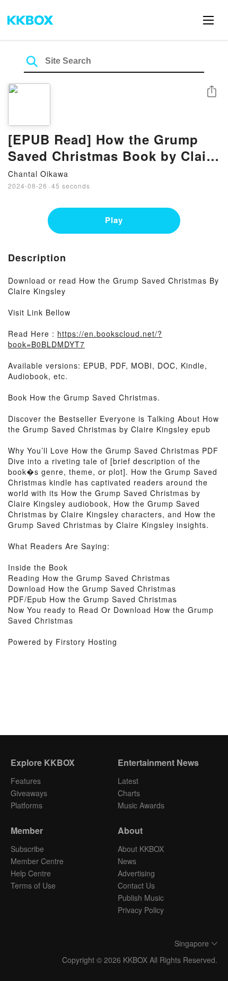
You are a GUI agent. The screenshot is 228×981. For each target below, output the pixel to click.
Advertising (136, 873)
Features (26, 780)
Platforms (26, 805)
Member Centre (37, 861)
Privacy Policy (141, 910)
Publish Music (141, 897)
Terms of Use (33, 885)
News (127, 861)
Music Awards (141, 805)
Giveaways (29, 793)
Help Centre (31, 873)
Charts (129, 793)
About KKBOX (141, 848)
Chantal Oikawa (38, 173)
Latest (128, 780)
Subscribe (27, 848)
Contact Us (136, 885)
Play (114, 220)
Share (211, 92)
